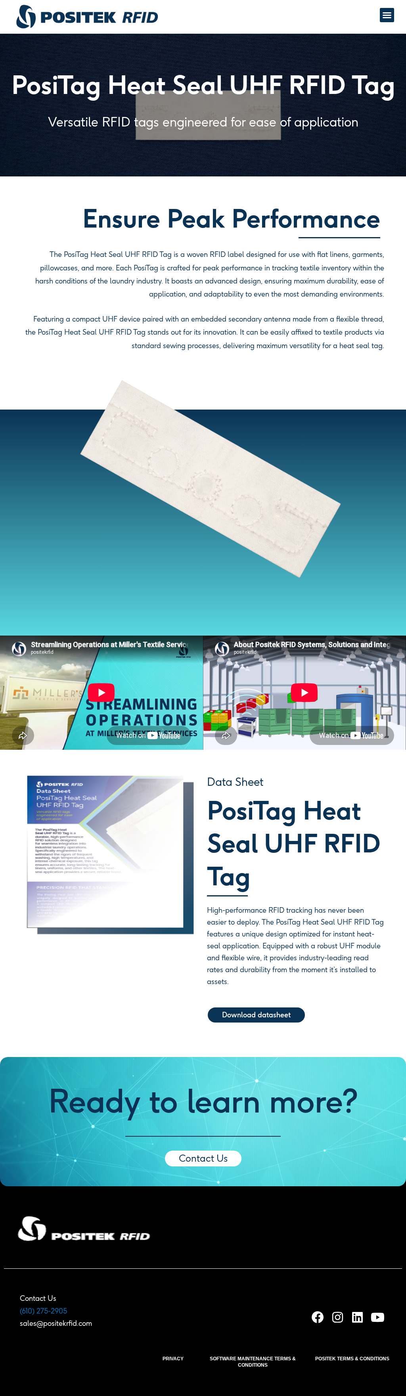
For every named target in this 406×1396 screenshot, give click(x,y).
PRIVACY (173, 1359)
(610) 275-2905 (43, 1311)
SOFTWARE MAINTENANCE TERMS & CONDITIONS (253, 1362)
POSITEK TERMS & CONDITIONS (352, 1359)
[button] (387, 15)
